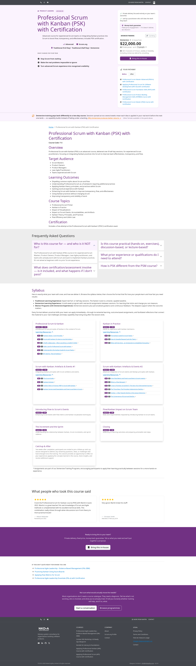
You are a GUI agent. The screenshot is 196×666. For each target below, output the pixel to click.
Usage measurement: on (142, 641)
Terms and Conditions (140, 634)
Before (124, 74)
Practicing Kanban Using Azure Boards (50, 572)
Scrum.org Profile (110, 634)
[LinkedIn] (42, 643)
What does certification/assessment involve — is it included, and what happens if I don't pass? (63, 270)
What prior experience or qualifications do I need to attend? (130, 256)
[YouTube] (39, 643)
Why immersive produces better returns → (104, 118)
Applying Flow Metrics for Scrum (47, 575)
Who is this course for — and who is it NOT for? (62, 245)
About (107, 631)
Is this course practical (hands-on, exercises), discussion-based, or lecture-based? (130, 245)
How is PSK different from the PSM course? (129, 266)
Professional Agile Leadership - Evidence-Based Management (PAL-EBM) (62, 568)
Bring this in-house (139, 58)
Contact (148, 2)
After (132, 74)
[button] (135, 2)
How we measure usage (141, 638)
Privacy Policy (137, 631)
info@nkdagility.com (148, 663)
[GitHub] (46, 643)
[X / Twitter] (49, 643)
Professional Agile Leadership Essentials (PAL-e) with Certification (60, 578)
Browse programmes (110, 608)
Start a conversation (85, 608)
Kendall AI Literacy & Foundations (87, 645)
